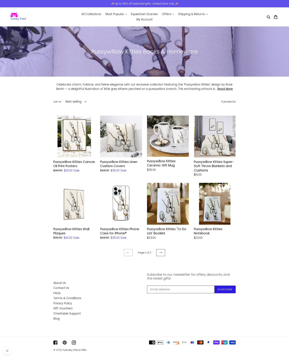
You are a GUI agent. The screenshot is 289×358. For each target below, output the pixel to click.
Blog (56, 319)
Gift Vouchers (63, 308)
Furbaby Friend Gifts (74, 350)
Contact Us (61, 288)
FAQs (57, 293)
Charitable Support (67, 313)
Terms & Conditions (67, 298)
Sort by (57, 101)
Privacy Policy (62, 303)
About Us (59, 283)
